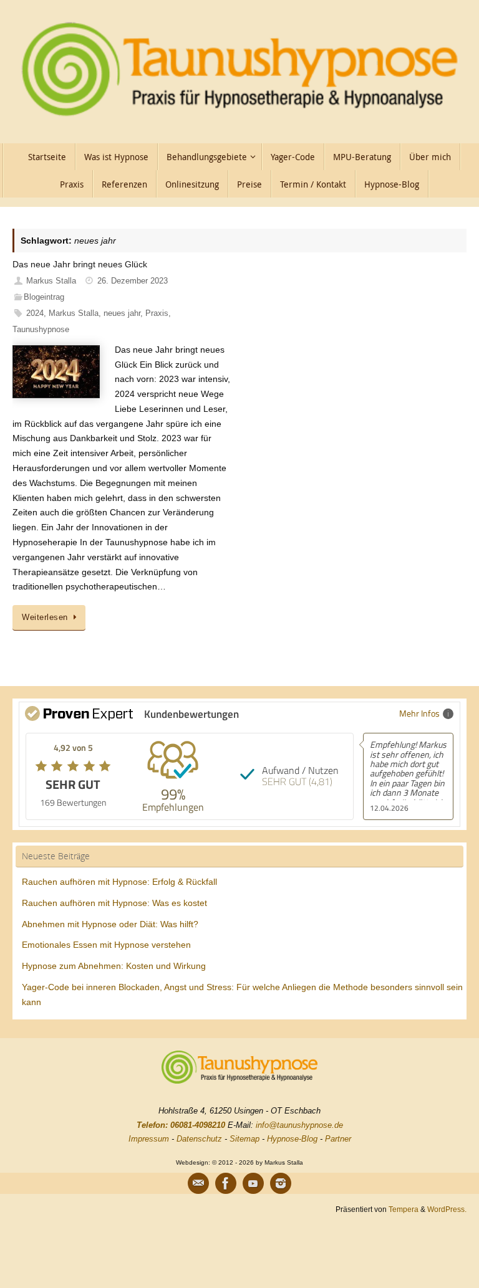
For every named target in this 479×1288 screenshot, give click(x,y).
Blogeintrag (44, 297)
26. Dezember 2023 (132, 281)
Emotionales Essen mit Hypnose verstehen (106, 945)
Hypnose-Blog (292, 1138)
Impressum (148, 1138)
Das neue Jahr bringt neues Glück (79, 264)
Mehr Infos (419, 713)
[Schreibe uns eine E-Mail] (198, 1183)
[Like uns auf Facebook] (225, 1183)
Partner (338, 1138)
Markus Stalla (51, 281)
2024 (35, 313)
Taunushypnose (40, 329)
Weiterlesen (45, 617)
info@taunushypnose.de (299, 1125)
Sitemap (244, 1138)
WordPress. (447, 1209)
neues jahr (122, 313)
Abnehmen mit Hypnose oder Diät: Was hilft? (110, 924)
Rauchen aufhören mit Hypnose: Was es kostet (114, 903)
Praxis (156, 313)
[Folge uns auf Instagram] (280, 1183)
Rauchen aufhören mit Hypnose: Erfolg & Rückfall (119, 882)
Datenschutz (199, 1138)
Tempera (404, 1209)
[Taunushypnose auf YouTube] (253, 1183)
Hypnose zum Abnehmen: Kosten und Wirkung (114, 966)
